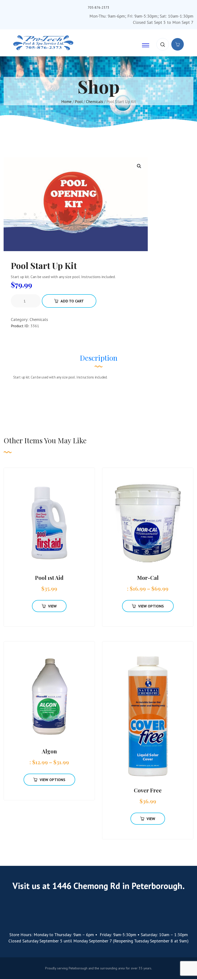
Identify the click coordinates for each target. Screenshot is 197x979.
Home (66, 101)
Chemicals (94, 101)
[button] (139, 166)
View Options (151, 606)
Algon (49, 751)
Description (98, 358)
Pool (79, 101)
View (52, 606)
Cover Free (148, 790)
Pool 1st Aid (49, 577)
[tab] (98, 360)
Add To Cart (72, 301)
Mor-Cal (148, 577)
